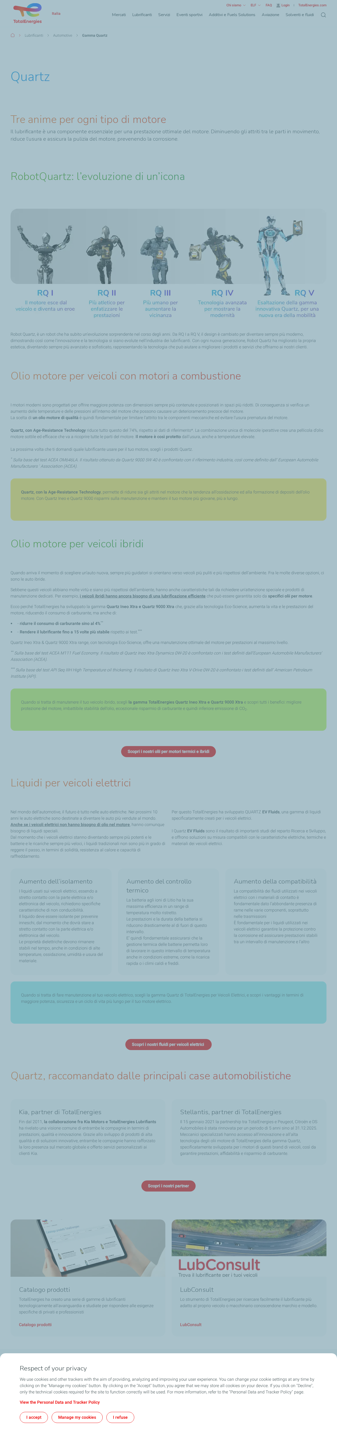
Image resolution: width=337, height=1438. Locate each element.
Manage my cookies (77, 1417)
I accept (33, 1417)
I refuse (120, 1417)
